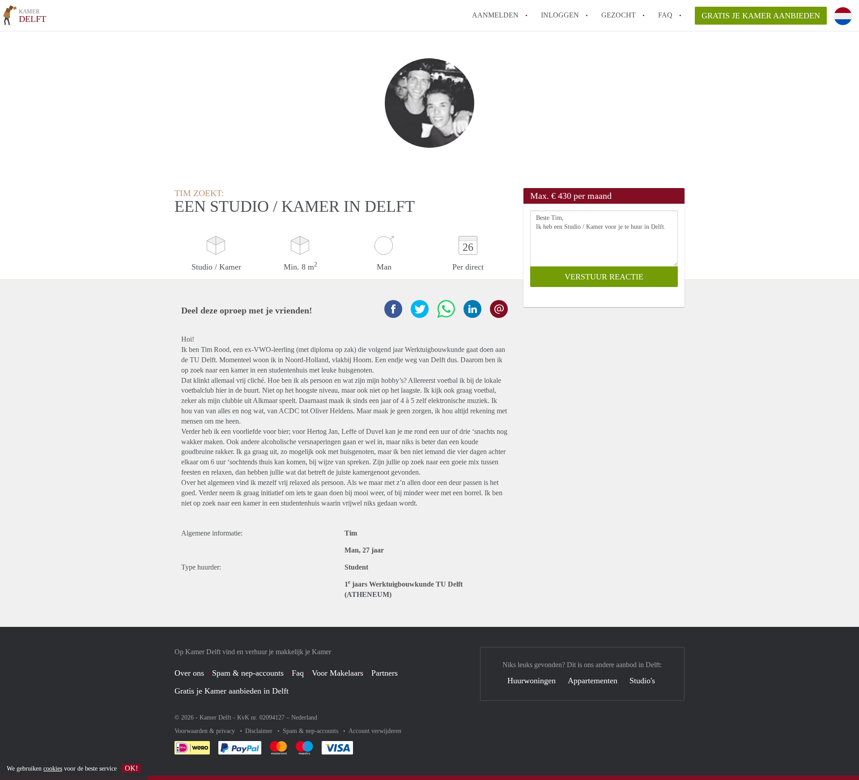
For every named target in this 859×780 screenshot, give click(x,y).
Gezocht (618, 15)
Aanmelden (495, 15)
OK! (131, 768)
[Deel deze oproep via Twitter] (420, 309)
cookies (52, 768)
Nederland (304, 717)
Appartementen (592, 680)
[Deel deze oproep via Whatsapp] (446, 309)
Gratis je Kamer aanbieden (761, 15)
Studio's (642, 680)
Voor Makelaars (337, 673)
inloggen (560, 15)
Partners (384, 673)
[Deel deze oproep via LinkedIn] (472, 309)
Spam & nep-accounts (248, 673)
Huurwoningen (531, 680)
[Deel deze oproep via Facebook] (393, 309)
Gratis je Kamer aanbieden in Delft (231, 690)
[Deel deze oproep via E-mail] (499, 309)
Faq (298, 673)
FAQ (665, 15)
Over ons (189, 673)
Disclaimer (259, 731)
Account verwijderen (375, 731)
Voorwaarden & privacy (205, 731)
